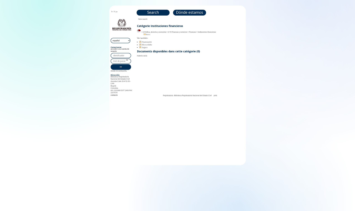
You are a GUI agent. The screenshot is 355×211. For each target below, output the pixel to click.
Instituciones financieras (207, 32)
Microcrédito (147, 45)
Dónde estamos (189, 12)
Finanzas (192, 32)
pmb (215, 95)
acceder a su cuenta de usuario (120, 50)
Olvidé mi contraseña (119, 71)
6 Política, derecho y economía (154, 32)
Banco (148, 34)
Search (153, 12)
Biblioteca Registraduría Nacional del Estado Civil (193, 95)
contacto (114, 95)
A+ (117, 12)
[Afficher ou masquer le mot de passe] (127, 60)
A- (112, 11)
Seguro (145, 47)
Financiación (147, 42)
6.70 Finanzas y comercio (177, 32)
